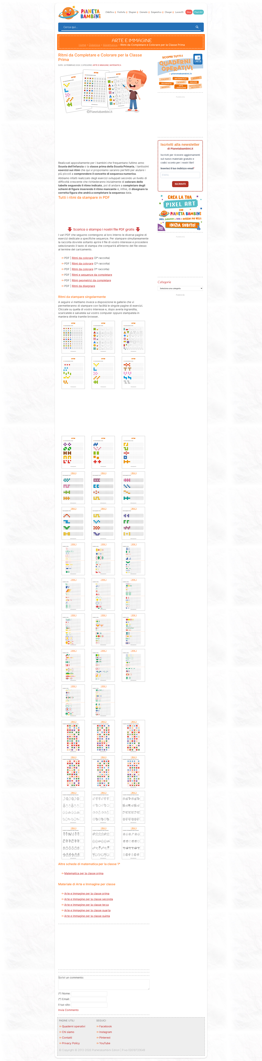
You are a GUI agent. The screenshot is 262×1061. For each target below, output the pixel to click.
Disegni (168, 12)
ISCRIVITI (180, 184)
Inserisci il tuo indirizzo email (177, 168)
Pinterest (104, 1037)
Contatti (67, 1037)
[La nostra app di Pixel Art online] (180, 230)
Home (82, 44)
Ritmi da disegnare (83, 286)
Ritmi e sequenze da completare (92, 274)
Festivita (121, 12)
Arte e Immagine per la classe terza (86, 904)
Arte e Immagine (101, 65)
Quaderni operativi (73, 1026)
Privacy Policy (71, 1043)
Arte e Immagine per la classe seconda (88, 899)
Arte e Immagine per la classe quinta (87, 916)
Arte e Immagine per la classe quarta (87, 910)
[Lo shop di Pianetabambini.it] (180, 72)
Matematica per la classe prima (83, 873)
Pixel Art (198, 12)
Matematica (110, 44)
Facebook (105, 1026)
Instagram (105, 1032)
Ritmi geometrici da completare (91, 280)
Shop (189, 12)
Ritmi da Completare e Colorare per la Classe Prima (100, 57)
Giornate (143, 12)
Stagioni (132, 12)
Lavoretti (179, 12)
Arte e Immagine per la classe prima (86, 893)
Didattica (110, 12)
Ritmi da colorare (82, 257)
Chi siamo (68, 1032)
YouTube (104, 1043)
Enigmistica (156, 12)
